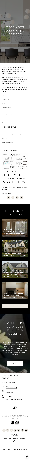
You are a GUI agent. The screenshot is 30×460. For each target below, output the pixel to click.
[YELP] (15, 430)
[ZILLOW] (26, 430)
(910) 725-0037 (9, 392)
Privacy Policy (22, 449)
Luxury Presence (15, 441)
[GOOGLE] (22, 430)
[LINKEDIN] (11, 430)
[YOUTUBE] (18, 430)
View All (15, 306)
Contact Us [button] (15, 363)
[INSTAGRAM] (7, 430)
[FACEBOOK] (4, 430)
